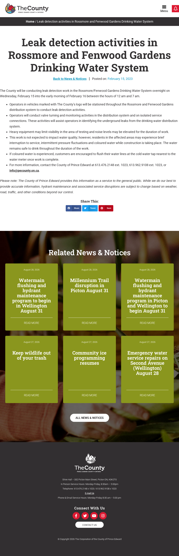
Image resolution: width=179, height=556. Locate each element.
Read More (31, 323)
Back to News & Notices (70, 79)
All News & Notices (90, 418)
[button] (73, 208)
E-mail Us (89, 493)
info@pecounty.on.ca (24, 170)
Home (30, 21)
